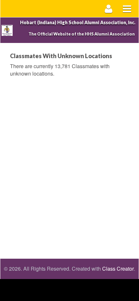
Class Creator (118, 268)
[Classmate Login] (108, 8)
